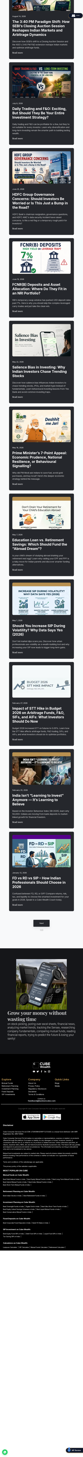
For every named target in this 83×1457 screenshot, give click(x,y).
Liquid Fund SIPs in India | (53, 1333)
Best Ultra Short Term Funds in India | (54, 1305)
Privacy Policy (34, 1185)
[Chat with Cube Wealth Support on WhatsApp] (5, 1452)
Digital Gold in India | (33, 1305)
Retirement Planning (10, 1185)
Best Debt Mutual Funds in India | (15, 1278)
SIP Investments (8, 1193)
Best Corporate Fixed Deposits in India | (17, 1322)
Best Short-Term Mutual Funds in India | (17, 1284)
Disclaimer (32, 1190)
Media (57, 1185)
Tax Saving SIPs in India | (12, 1335)
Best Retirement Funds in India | (35, 1295)
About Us (32, 1182)
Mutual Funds (7, 1182)
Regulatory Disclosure (37, 1188)
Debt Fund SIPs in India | (35, 1333)
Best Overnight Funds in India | (14, 1305)
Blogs (57, 1182)
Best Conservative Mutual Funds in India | (18, 1311)
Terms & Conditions (36, 1193)
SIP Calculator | (24, 1346)
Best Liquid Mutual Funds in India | (49, 1308)
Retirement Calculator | (57, 1346)
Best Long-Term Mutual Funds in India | (67, 1278)
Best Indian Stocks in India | (13, 1295)
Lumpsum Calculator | (11, 1346)
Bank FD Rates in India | (41, 1322)
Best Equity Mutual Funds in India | (39, 1278)
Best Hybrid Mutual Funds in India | (15, 1281)
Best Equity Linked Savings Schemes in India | (19, 1308)
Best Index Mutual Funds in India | (41, 1281)
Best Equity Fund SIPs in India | (14, 1333)
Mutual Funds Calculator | (40, 1346)
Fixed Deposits (8, 1190)
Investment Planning (10, 1188)
